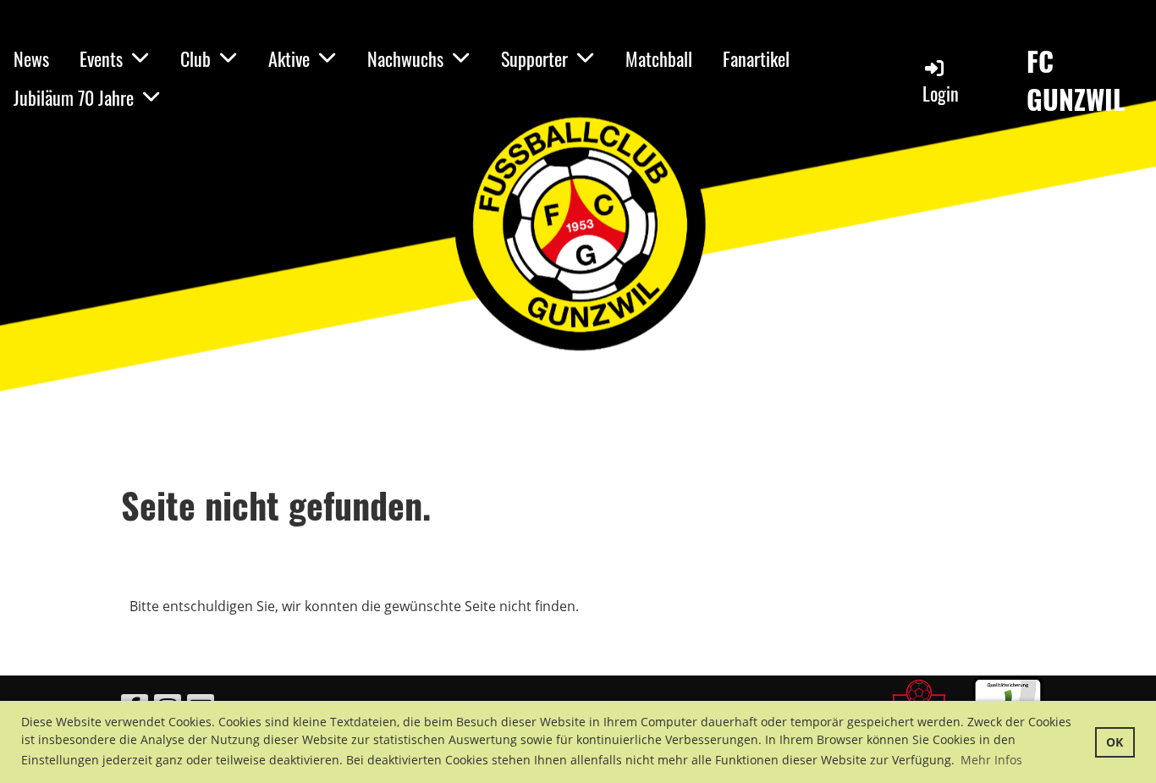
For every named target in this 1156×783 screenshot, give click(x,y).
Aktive (289, 58)
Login (940, 93)
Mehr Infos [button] (991, 760)
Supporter (534, 58)
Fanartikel (756, 58)
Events (101, 58)
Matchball (658, 58)
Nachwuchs (405, 58)
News (31, 58)
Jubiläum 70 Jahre (74, 97)
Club (195, 58)
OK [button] (1114, 742)
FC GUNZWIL (1076, 80)
